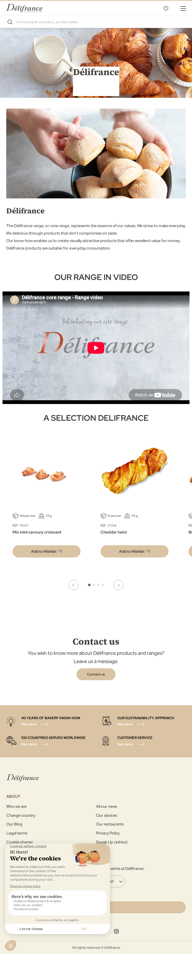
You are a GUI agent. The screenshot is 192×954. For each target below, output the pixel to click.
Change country (20, 815)
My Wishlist (166, 8)
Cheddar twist (113, 532)
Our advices (106, 815)
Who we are (16, 806)
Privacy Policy (108, 833)
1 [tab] (89, 585)
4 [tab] (103, 585)
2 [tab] (94, 585)
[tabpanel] (134, 501)
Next (119, 585)
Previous (73, 585)
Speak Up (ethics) (112, 842)
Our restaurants (110, 824)
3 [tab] (98, 585)
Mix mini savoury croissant (37, 532)
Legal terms (17, 833)
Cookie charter (19, 842)
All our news (106, 806)
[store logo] (24, 8)
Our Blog (14, 824)
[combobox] (96, 22)
